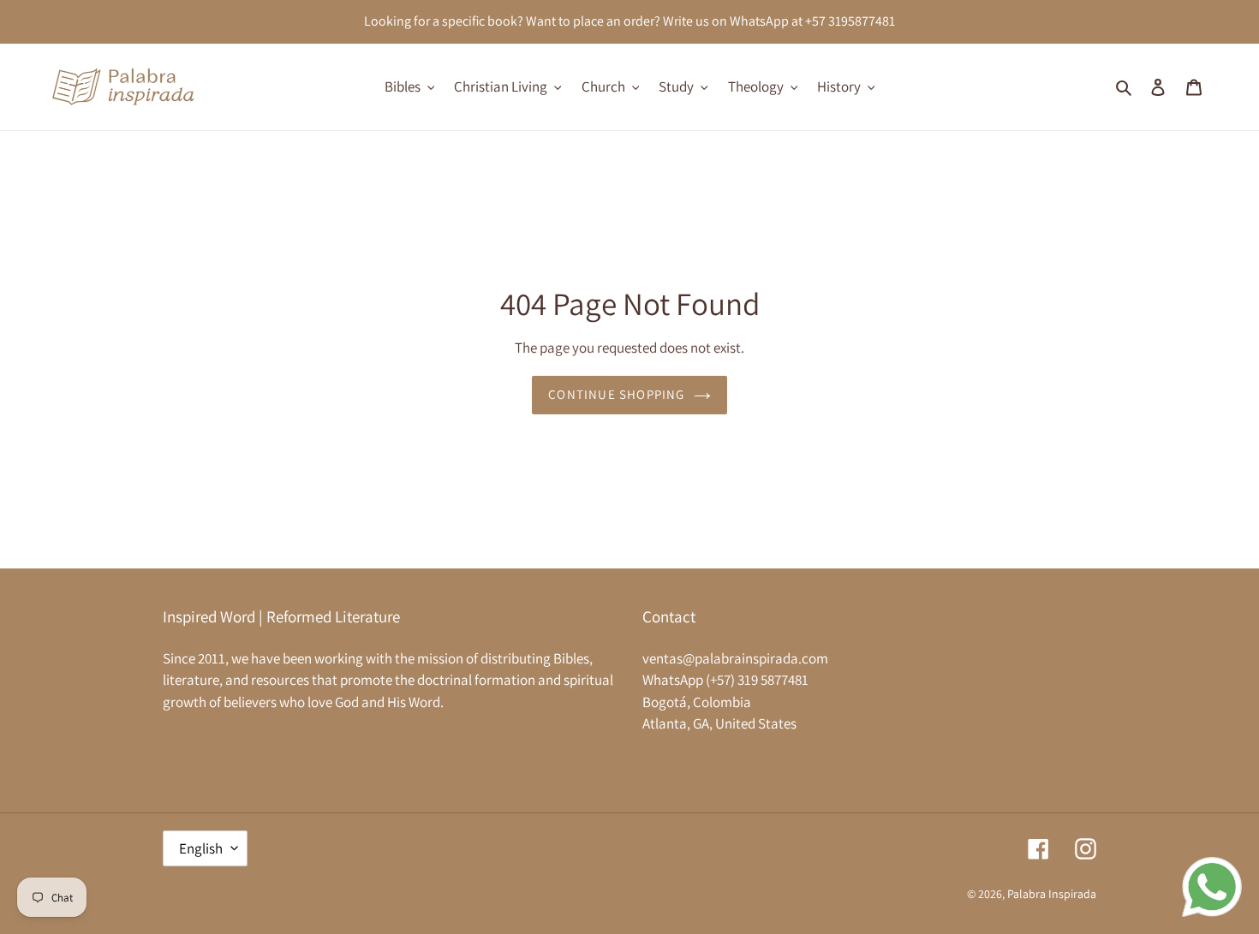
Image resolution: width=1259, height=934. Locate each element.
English (201, 848)
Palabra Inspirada (1051, 893)
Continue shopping (616, 394)
